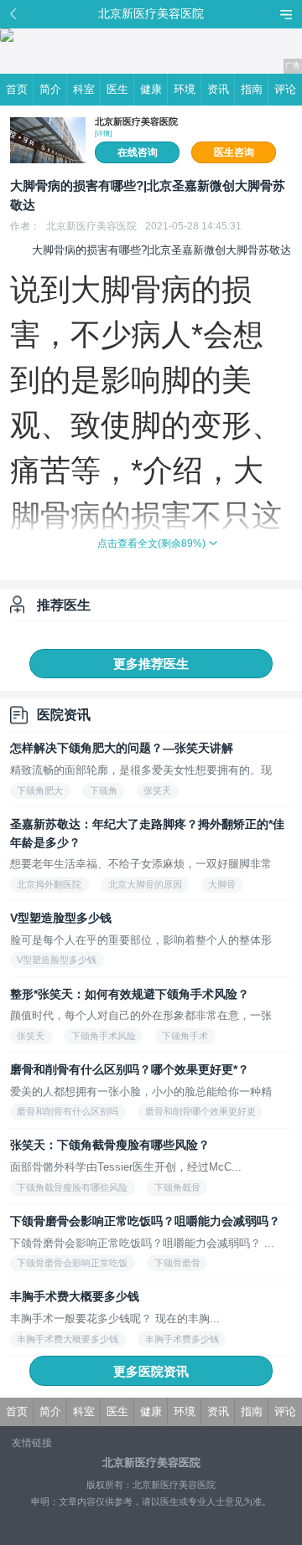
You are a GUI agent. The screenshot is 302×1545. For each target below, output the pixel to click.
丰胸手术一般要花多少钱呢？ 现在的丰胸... (115, 1318)
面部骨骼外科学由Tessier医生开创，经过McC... (126, 1167)
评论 (285, 89)
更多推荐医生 (151, 664)
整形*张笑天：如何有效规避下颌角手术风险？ (129, 994)
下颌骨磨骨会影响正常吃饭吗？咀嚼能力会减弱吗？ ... (142, 1243)
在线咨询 (137, 152)
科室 (84, 89)
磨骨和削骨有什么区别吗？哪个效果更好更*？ (129, 1069)
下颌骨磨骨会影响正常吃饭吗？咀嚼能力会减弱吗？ (145, 1221)
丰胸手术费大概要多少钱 (74, 1296)
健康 (151, 89)
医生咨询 (234, 152)
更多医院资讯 (151, 1371)
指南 (252, 89)
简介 (50, 89)
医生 (117, 89)
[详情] (103, 133)
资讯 (218, 89)
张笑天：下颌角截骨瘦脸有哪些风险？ (110, 1144)
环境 (184, 89)
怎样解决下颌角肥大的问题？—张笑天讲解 (121, 747)
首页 (17, 89)
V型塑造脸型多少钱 (61, 917)
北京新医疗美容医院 (136, 121)
